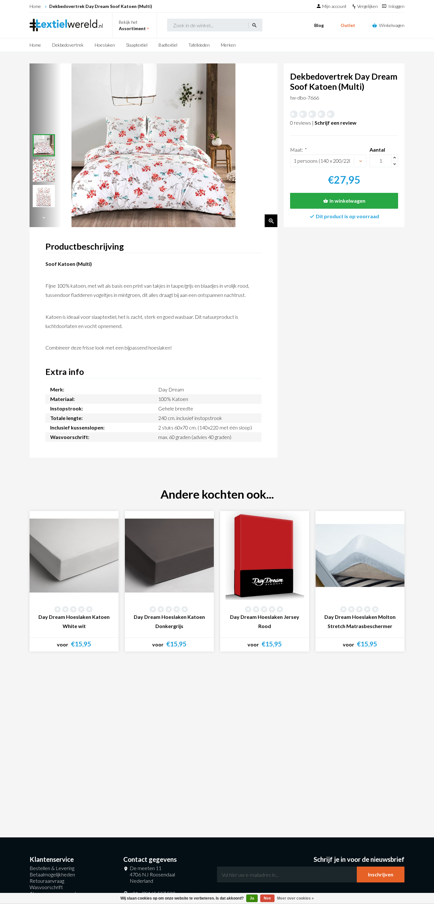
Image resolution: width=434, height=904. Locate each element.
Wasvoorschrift (46, 887)
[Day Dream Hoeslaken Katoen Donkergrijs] (169, 555)
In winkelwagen (347, 201)
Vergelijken (368, 6)
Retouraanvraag (47, 881)
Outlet (348, 25)
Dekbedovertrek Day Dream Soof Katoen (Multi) (100, 6)
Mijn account (335, 6)
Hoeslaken (105, 45)
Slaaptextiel (136, 45)
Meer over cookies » (295, 898)
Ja (252, 898)
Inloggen (396, 6)
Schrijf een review (335, 123)
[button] (44, 217)
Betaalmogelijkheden (52, 874)
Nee (267, 898)
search (254, 25)
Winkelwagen (391, 25)
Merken (228, 45)
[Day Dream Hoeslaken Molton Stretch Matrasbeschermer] (359, 555)
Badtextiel (168, 45)
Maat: (298, 150)
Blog (319, 25)
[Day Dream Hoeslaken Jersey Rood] (264, 555)
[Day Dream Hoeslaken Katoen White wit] (74, 555)
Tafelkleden (199, 45)
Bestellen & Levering (52, 868)
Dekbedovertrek (68, 45)
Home (35, 6)
